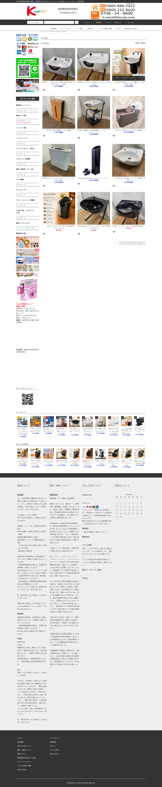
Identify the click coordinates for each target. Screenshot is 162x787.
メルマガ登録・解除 (105, 28)
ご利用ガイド (90, 28)
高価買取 (54, 28)
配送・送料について (24, 750)
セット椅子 (25, 228)
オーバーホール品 (31, 110)
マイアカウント (55, 738)
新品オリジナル (25, 120)
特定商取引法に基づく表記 (26, 758)
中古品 (64, 31)
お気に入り (118, 22)
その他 (32, 228)
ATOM (24, 770)
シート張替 (78, 28)
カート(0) (131, 22)
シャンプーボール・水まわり (53, 31)
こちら (84, 562)
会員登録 (99, 22)
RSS (18, 770)
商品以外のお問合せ (131, 28)
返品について (22, 754)
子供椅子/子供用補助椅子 (23, 122)
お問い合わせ (54, 754)
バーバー (18, 228)
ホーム (43, 31)
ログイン (109, 22)
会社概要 (20, 742)
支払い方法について (24, 746)
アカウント (87, 22)
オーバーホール (66, 28)
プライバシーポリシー (25, 762)
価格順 (143, 43)
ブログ (118, 28)
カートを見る (54, 750)
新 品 (23, 110)
